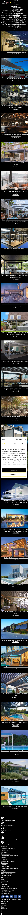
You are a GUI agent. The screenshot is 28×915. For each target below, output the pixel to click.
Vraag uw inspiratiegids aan (18, 19)
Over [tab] (23, 443)
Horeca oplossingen (18, 13)
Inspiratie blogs (17, 27)
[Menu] (25, 2)
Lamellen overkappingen (8, 848)
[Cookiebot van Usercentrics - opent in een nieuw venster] (16, 439)
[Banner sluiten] (25, 439)
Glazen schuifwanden (17, 6)
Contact (15, 29)
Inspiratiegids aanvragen (17, 36)
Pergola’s (3, 857)
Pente (14, 2)
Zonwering (4, 852)
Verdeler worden (18, 24)
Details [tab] (14, 443)
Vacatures (16, 26)
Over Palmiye (16, 15)
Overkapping (4, 901)
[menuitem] (7, 2)
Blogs (2, 879)
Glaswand (3, 903)
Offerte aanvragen (18, 22)
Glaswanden (16, 4)
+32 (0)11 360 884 (18, 46)
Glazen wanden (5, 854)
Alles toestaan (14, 470)
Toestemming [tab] (5, 443)
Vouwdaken (4, 850)
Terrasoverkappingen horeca (9, 855)
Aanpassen (13, 474)
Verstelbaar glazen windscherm (18, 10)
